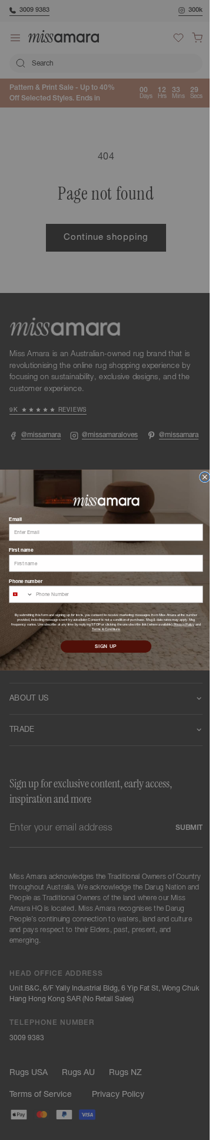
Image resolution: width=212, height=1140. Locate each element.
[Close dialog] (200, 476)
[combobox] (16, 594)
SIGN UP (101, 646)
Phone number (21, 581)
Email (11, 519)
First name (17, 550)
